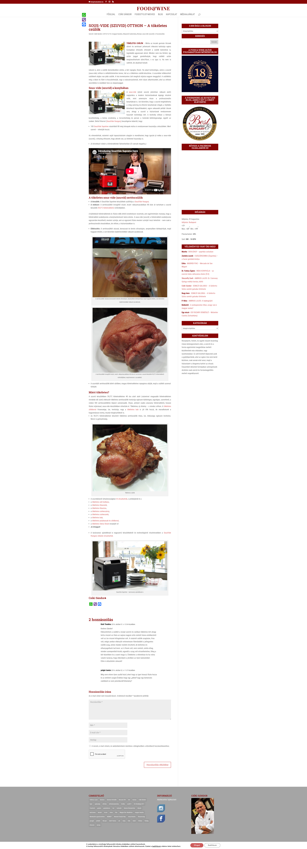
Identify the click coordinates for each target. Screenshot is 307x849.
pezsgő (92, 821)
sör (119, 821)
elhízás (105, 804)
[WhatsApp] (84, 14)
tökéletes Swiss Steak (100, 524)
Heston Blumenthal (129, 808)
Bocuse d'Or (122, 800)
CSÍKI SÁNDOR (125, 15)
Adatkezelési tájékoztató (166, 799)
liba (116, 812)
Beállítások (212, 845)
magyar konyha (117, 34)
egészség (97, 804)
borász (134, 800)
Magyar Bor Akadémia (126, 812)
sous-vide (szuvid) (148, 34)
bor (129, 800)
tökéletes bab (133, 409)
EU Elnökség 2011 (139, 804)
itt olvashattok (121, 499)
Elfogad (197, 845)
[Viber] (84, 19)
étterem (92, 825)
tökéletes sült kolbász (100, 502)
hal (113, 808)
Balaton (102, 800)
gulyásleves (106, 808)
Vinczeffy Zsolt (187, 278)
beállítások (156, 846)
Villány (140, 821)
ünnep (98, 825)
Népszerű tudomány (129, 34)
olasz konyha (132, 817)
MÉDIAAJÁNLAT (187, 15)
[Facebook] (84, 24)
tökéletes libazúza (99, 508)
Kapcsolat (171, 15)
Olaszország (141, 817)
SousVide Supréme (101, 126)
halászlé (119, 808)
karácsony (93, 812)
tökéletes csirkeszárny (100, 511)
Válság (146, 821)
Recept (139, 34)
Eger (91, 804)
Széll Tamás (112, 821)
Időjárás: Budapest (189, 222)
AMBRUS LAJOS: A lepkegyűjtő (201, 301)
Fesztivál (92, 808)
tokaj (124, 821)
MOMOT (109, 817)
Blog (160, 15)
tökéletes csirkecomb (100, 514)
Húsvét (139, 808)
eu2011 (129, 804)
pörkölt (98, 821)
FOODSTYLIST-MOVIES (145, 15)
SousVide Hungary (114, 121)
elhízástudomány (114, 804)
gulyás (99, 808)
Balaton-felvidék (111, 800)
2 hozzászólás (160, 34)
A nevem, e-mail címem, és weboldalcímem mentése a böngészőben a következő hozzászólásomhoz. (131, 746)
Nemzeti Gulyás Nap (120, 817)
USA (129, 821)
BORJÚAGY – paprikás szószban (201, 252)
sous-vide (132, 92)
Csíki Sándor (98, 34)
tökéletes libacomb (99, 505)
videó (134, 821)
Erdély (123, 804)
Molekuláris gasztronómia (97, 817)
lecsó (105, 812)
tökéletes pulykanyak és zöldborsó (105, 521)
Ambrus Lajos (94, 800)
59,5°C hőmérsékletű (106, 208)
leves (111, 812)
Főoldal (111, 15)
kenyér (100, 812)
